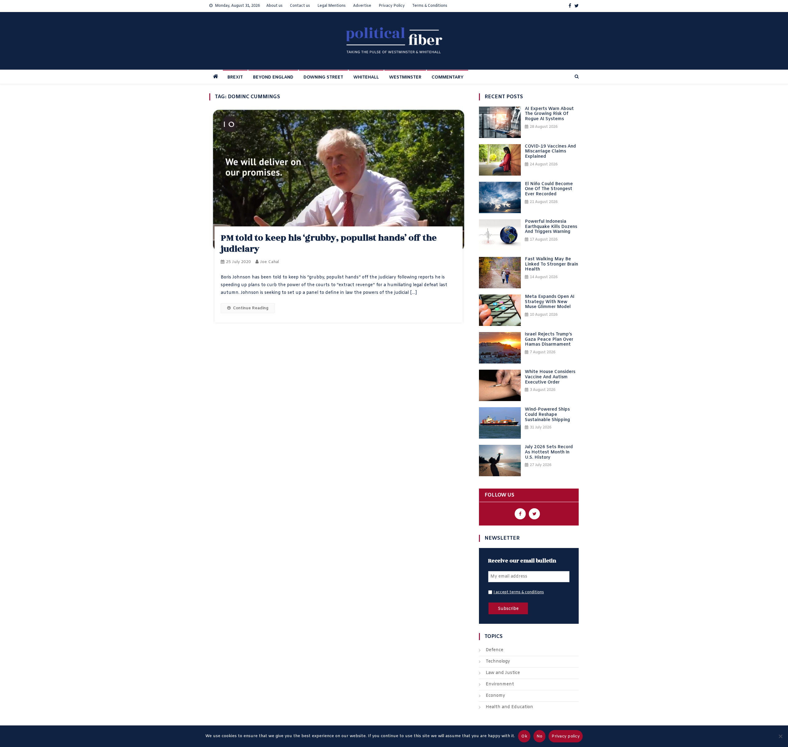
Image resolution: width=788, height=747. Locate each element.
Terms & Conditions (429, 5)
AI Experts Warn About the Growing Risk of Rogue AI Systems (549, 114)
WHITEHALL (366, 77)
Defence (494, 650)
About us (274, 5)
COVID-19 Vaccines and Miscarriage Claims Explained (550, 152)
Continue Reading (250, 308)
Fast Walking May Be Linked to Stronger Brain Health (551, 264)
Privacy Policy (392, 5)
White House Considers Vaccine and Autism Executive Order (550, 377)
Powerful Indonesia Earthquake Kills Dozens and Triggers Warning (551, 227)
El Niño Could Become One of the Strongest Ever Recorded (549, 189)
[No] (780, 736)
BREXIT (235, 77)
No (540, 736)
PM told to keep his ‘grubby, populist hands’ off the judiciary (329, 243)
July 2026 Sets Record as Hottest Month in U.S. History (549, 452)
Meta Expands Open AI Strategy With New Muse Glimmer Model (549, 302)
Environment (500, 684)
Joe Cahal (269, 262)
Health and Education (509, 707)
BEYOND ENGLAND (273, 77)
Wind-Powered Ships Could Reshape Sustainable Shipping (547, 415)
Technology (498, 661)
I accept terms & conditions (518, 592)
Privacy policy (566, 736)
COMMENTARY (448, 77)
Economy (495, 696)
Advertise (362, 5)
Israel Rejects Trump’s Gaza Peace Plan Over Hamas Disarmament (549, 339)
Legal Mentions (331, 5)
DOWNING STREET (323, 77)
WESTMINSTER (405, 77)
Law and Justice (503, 673)
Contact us (300, 5)
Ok (524, 736)
